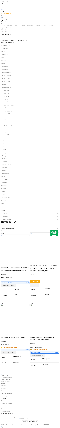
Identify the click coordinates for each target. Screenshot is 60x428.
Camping (3, 60)
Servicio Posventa (5, 411)
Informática (4, 182)
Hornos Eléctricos (8, 114)
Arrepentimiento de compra (8, 408)
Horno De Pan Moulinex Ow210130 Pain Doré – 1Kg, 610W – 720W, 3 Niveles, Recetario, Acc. (43, 268)
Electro (6, 40)
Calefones (5, 66)
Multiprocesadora (8, 120)
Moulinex (5, 213)
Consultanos (35, 281)
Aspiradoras (4, 54)
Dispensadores (6, 72)
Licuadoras (7, 117)
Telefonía (3, 200)
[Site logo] (4, 1)
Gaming (3, 170)
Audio (2, 57)
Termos (6, 141)
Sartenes (6, 138)
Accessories (4, 48)
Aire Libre (4, 51)
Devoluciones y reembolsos (8, 406)
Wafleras (6, 150)
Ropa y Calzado (5, 197)
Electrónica (4, 167)
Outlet (2, 194)
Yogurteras (7, 152)
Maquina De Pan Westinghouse (13, 337)
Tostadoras (7, 144)
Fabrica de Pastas (9, 105)
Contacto (3, 388)
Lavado (4, 84)
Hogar (3, 176)
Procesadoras (7, 129)
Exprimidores (7, 102)
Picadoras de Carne (9, 126)
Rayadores (7, 132)
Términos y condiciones (7, 396)
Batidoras (6, 93)
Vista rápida (3, 265)
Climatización (6, 69)
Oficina (3, 191)
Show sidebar (7, 226)
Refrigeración (6, 156)
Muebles (3, 188)
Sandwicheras (7, 135)
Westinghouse (7, 219)
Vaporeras (6, 146)
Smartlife (5, 216)
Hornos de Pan (8, 111)
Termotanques (6, 161)
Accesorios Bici (5, 45)
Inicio (2, 40)
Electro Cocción (6, 78)
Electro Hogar (6, 81)
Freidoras (6, 108)
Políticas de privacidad (6, 403)
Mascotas (3, 185)
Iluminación (4, 179)
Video (2, 203)
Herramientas (5, 173)
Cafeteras (6, 96)
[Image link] (4, 375)
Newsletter (3, 390)
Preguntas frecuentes (6, 393)
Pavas (5, 123)
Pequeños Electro (14, 40)
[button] (8, 285)
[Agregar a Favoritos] (7, 265)
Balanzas (6, 90)
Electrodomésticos (6, 164)
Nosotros (3, 385)
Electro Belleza (6, 75)
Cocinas (6, 99)
